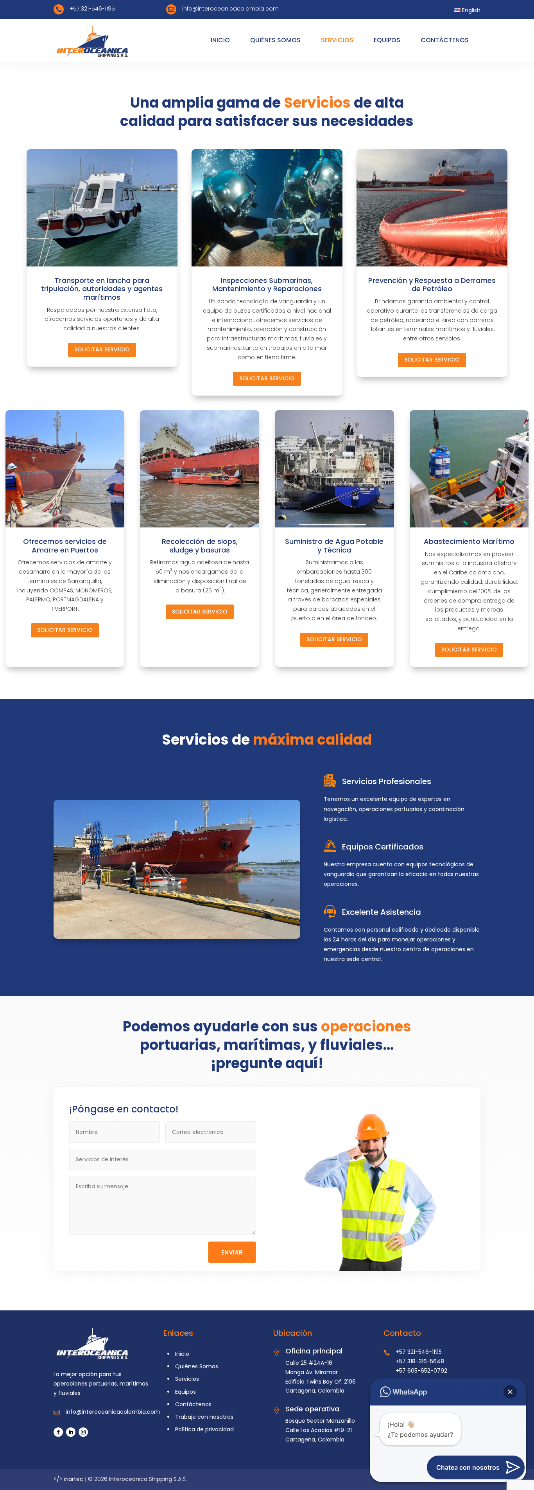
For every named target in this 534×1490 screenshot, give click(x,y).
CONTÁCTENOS (445, 40)
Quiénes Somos (196, 1366)
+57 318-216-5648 (420, 1361)
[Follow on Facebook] (58, 1432)
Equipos (185, 1392)
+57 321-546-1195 (419, 1352)
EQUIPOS (387, 40)
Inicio (182, 1354)
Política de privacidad (204, 1429)
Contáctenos (193, 1404)
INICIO (220, 40)
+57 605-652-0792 (421, 1371)
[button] (510, 1391)
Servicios (187, 1379)
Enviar (232, 1252)
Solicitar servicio (102, 349)
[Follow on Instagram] (83, 1432)
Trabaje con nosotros (204, 1417)
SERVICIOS (337, 40)
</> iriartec (68, 1479)
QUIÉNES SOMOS (275, 40)
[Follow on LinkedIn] (70, 1432)
